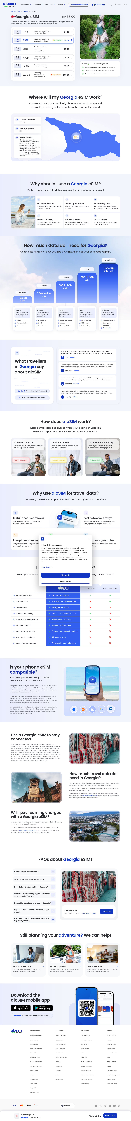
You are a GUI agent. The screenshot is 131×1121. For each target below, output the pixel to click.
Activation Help (111, 1044)
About (58, 1061)
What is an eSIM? (86, 1070)
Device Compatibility (87, 1066)
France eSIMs (34, 1079)
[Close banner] (89, 539)
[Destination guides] (65, 960)
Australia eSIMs (34, 1092)
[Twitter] (100, 1106)
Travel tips (84, 1057)
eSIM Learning (86, 1061)
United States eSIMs (36, 1066)
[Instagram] (114, 1106)
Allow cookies (65, 575)
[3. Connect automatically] (102, 457)
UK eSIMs (32, 1075)
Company (60, 1030)
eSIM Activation (60, 1048)
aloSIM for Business (61, 1053)
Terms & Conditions (113, 1053)
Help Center (111, 1061)
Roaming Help (85, 1083)
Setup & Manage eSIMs (113, 1075)
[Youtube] (110, 1106)
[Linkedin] (105, 1106)
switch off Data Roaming (27, 830)
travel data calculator (89, 796)
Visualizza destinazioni (79, 4)
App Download (60, 1040)
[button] (43, 32)
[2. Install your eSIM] (65, 457)
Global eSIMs (34, 1044)
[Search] (110, 4)
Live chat (109, 1040)
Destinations (15, 11)
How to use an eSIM (86, 1079)
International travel (86, 1040)
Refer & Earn (59, 1079)
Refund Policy (111, 1048)
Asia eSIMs (33, 1053)
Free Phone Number (61, 1057)
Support (110, 1030)
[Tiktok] (119, 1106)
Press (57, 1075)
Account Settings (112, 1070)
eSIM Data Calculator (87, 1075)
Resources (85, 1030)
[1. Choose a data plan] (28, 457)
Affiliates (58, 1070)
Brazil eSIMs (33, 1083)
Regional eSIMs (36, 1035)
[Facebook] (96, 1106)
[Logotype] (9, 4)
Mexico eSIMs (34, 1070)
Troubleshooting (112, 1083)
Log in (108, 1057)
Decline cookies (65, 581)
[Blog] (28, 960)
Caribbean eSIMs (35, 1057)
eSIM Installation (61, 1044)
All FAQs (109, 1066)
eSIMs (82, 1053)
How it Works (61, 1035)
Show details (46, 567)
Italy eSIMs (33, 1088)
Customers (111, 1035)
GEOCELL (22, 122)
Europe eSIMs (34, 1040)
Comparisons (85, 1048)
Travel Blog (85, 1035)
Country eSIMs (36, 1061)
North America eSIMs (36, 1048)
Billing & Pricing (111, 1079)
